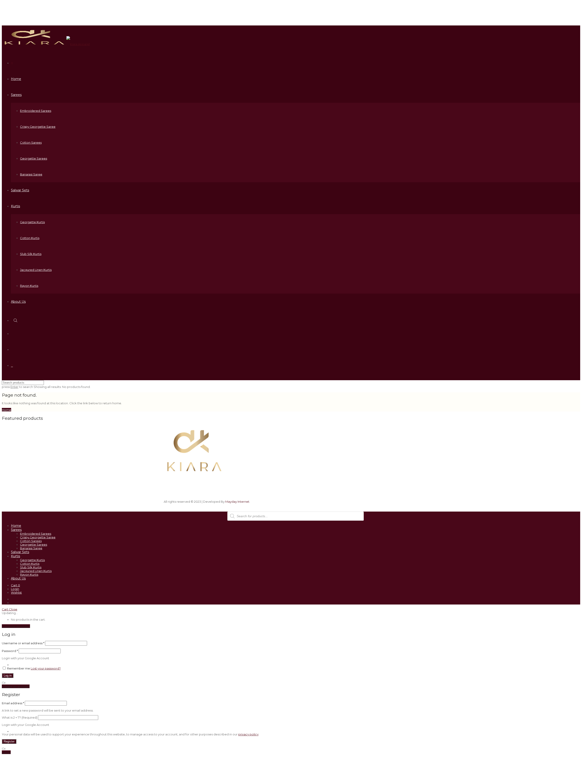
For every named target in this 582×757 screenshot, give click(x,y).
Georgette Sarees (33, 158)
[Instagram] (365, 445)
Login (15, 589)
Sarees (16, 95)
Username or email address (23, 643)
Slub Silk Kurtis (30, 254)
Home (16, 79)
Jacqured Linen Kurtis (36, 270)
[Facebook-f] (384, 445)
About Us (18, 302)
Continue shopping (16, 626)
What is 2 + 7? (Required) (19, 717)
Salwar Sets (20, 190)
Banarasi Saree (31, 174)
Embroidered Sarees (35, 110)
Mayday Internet (237, 501)
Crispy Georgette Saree (37, 126)
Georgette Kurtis (32, 222)
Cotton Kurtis (29, 238)
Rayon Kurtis (29, 285)
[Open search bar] (16, 320)
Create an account (16, 686)
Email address (13, 703)
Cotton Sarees (31, 142)
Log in (8, 675)
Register (9, 741)
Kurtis (15, 206)
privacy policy (248, 734)
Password (10, 651)
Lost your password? (46, 668)
